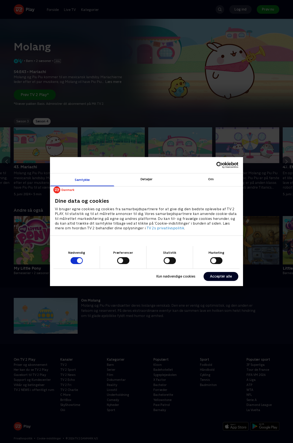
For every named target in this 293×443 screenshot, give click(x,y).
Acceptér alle (221, 276)
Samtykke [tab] (82, 179)
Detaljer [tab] (146, 179)
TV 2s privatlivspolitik (165, 228)
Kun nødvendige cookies (175, 276)
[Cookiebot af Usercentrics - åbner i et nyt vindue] (219, 165)
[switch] (123, 260)
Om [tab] (211, 179)
